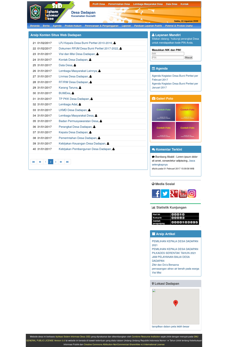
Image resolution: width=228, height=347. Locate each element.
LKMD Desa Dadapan (73, 110)
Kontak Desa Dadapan (73, 59)
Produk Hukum (73, 25)
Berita (46, 25)
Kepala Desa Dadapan (73, 132)
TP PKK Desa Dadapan (74, 99)
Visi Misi (156, 272)
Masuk (188, 57)
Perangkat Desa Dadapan (75, 127)
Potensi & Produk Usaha (179, 25)
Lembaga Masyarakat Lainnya (78, 71)
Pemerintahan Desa (119, 4)
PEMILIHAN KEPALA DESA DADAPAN (175, 249)
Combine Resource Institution (146, 336)
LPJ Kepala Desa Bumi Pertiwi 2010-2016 (85, 43)
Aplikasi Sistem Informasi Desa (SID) (72, 336)
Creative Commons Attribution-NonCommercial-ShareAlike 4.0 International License (124, 344)
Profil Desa (99, 4)
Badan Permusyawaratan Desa (78, 121)
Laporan (126, 25)
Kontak (184, 4)
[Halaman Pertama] (33, 161)
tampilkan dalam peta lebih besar (170, 326)
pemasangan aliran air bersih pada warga (175, 268)
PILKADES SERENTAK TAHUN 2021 (174, 253)
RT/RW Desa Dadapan (73, 82)
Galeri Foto (164, 98)
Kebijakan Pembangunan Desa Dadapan (85, 149)
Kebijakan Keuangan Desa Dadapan (82, 143)
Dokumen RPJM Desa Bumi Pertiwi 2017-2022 (88, 48)
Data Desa (171, 4)
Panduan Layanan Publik (148, 25)
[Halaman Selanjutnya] (61, 161)
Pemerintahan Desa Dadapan (78, 138)
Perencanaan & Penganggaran (101, 25)
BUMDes (64, 93)
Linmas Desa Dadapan (73, 76)
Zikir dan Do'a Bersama (165, 264)
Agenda (57, 25)
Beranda (35, 25)
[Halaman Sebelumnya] (40, 161)
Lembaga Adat (68, 104)
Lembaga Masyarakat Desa (148, 4)
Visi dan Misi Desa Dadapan (77, 54)
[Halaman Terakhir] (67, 161)
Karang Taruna (68, 87)
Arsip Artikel (165, 234)
